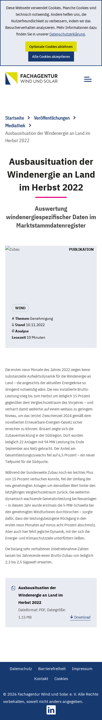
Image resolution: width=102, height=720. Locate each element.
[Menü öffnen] (86, 76)
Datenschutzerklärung (67, 34)
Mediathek (15, 125)
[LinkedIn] (51, 713)
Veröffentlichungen (52, 118)
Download (82, 617)
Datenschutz (21, 668)
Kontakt (41, 678)
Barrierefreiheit (52, 668)
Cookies (61, 678)
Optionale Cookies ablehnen (51, 46)
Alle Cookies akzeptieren (51, 56)
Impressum (82, 668)
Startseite (15, 118)
